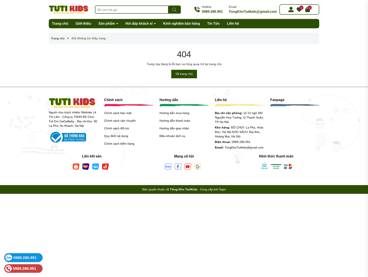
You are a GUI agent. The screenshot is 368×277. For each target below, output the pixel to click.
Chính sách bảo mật (117, 113)
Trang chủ (60, 23)
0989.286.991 (212, 11)
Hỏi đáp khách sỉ (139, 23)
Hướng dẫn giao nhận (174, 128)
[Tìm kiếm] (174, 10)
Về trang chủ (184, 74)
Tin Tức (213, 23)
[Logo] (69, 9)
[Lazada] (85, 166)
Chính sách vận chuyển (120, 120)
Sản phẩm (107, 23)
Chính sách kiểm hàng (119, 143)
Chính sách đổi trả (116, 128)
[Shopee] (76, 166)
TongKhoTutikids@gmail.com (253, 11)
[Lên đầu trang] (359, 251)
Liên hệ (233, 23)
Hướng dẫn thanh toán (175, 120)
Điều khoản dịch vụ (172, 136)
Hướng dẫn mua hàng (174, 113)
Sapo (222, 189)
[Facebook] (178, 166)
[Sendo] (105, 166)
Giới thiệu (83, 23)
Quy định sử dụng (116, 136)
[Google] (197, 166)
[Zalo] (168, 166)
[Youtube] (187, 166)
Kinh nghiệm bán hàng (181, 23)
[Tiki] (95, 166)
